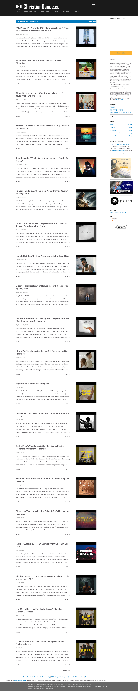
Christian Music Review (117, 111)
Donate (39, 677)
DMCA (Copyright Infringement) (60, 677)
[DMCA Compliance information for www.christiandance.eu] (121, 228)
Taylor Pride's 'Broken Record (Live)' (33, 383)
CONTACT (76, 12)
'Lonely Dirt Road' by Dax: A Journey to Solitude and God (42, 256)
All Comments (118, 220)
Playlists (34, 677)
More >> (67, 51)
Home (25, 677)
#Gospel (120, 130)
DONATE (56, 12)
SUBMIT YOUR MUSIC (30, 12)
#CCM (120, 124)
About (82, 677)
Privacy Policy (46, 677)
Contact (87, 677)
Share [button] (18, 51)
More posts (66, 670)
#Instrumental (120, 133)
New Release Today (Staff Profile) (120, 112)
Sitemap (77, 677)
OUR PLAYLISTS (44, 12)
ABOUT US (66, 12)
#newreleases (120, 136)
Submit (29, 677)
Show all (92, 21)
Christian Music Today (117, 109)
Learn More (99, 686)
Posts (115, 218)
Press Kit (72, 677)
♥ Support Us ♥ (121, 53)
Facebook (113, 106)
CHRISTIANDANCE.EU (20, 680)
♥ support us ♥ (119, 99)
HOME (17, 12)
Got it (108, 686)
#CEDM (120, 127)
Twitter (112, 107)
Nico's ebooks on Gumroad (118, 212)
